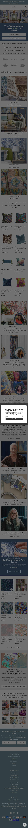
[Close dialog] (26, 405)
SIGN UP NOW (14, 418)
